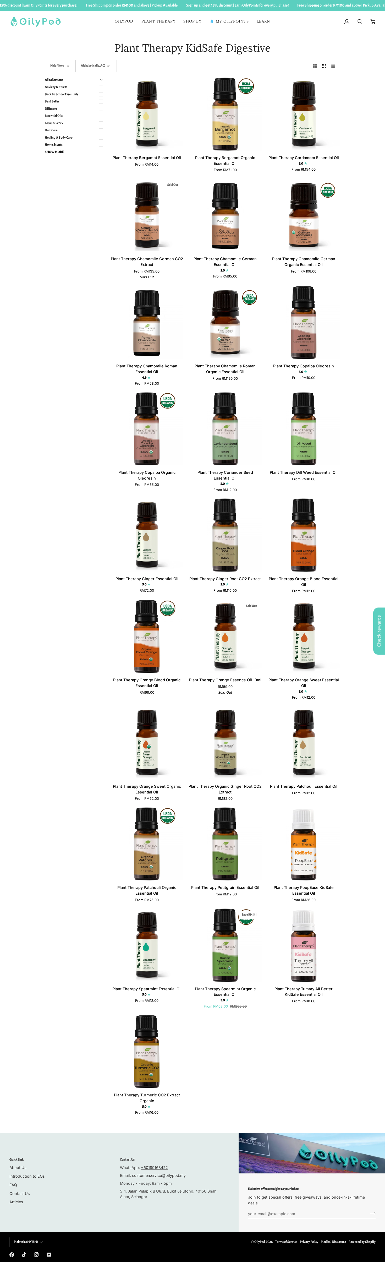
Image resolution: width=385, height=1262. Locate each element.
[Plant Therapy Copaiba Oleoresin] (303, 322)
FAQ (13, 1185)
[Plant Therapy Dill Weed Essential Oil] (303, 428)
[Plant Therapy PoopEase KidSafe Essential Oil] (303, 843)
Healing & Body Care (59, 137)
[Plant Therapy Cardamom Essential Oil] (303, 114)
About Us (17, 1167)
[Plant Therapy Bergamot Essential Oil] (146, 114)
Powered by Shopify (362, 1242)
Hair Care (51, 130)
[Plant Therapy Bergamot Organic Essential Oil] (225, 114)
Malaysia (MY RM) (26, 1242)
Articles (16, 1202)
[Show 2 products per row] (315, 66)
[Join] (371, 1213)
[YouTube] (49, 1254)
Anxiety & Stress (56, 87)
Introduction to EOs (27, 1176)
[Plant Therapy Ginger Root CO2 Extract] (225, 535)
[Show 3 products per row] (323, 66)
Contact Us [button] (127, 1159)
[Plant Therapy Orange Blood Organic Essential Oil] (146, 636)
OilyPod (259, 1242)
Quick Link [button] (16, 1159)
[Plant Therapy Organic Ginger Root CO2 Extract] (225, 742)
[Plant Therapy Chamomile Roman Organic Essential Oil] (225, 322)
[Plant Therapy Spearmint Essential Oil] (146, 945)
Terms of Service (286, 1242)
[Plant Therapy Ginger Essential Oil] (146, 535)
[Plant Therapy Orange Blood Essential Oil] (303, 535)
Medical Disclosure (333, 1242)
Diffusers (51, 109)
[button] (159, 21)
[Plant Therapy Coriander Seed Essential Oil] (225, 428)
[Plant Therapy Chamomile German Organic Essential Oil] (303, 215)
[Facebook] (11, 1254)
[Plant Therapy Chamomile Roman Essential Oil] (146, 322)
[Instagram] (36, 1254)
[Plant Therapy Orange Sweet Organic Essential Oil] (146, 742)
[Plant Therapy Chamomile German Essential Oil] (225, 215)
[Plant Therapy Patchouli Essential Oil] (303, 742)
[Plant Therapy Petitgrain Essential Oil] (225, 843)
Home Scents (54, 145)
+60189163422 (154, 1167)
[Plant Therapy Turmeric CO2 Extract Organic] (146, 1051)
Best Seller (52, 101)
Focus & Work (54, 123)
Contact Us (19, 1193)
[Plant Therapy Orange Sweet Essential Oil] (303, 636)
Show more (54, 152)
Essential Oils (54, 116)
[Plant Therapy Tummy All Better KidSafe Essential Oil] (303, 945)
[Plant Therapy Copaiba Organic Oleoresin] (146, 428)
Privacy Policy (309, 1242)
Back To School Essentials (61, 94)
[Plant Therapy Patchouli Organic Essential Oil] (146, 843)
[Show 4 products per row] (334, 66)
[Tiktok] (24, 1254)
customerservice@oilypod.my (159, 1175)
